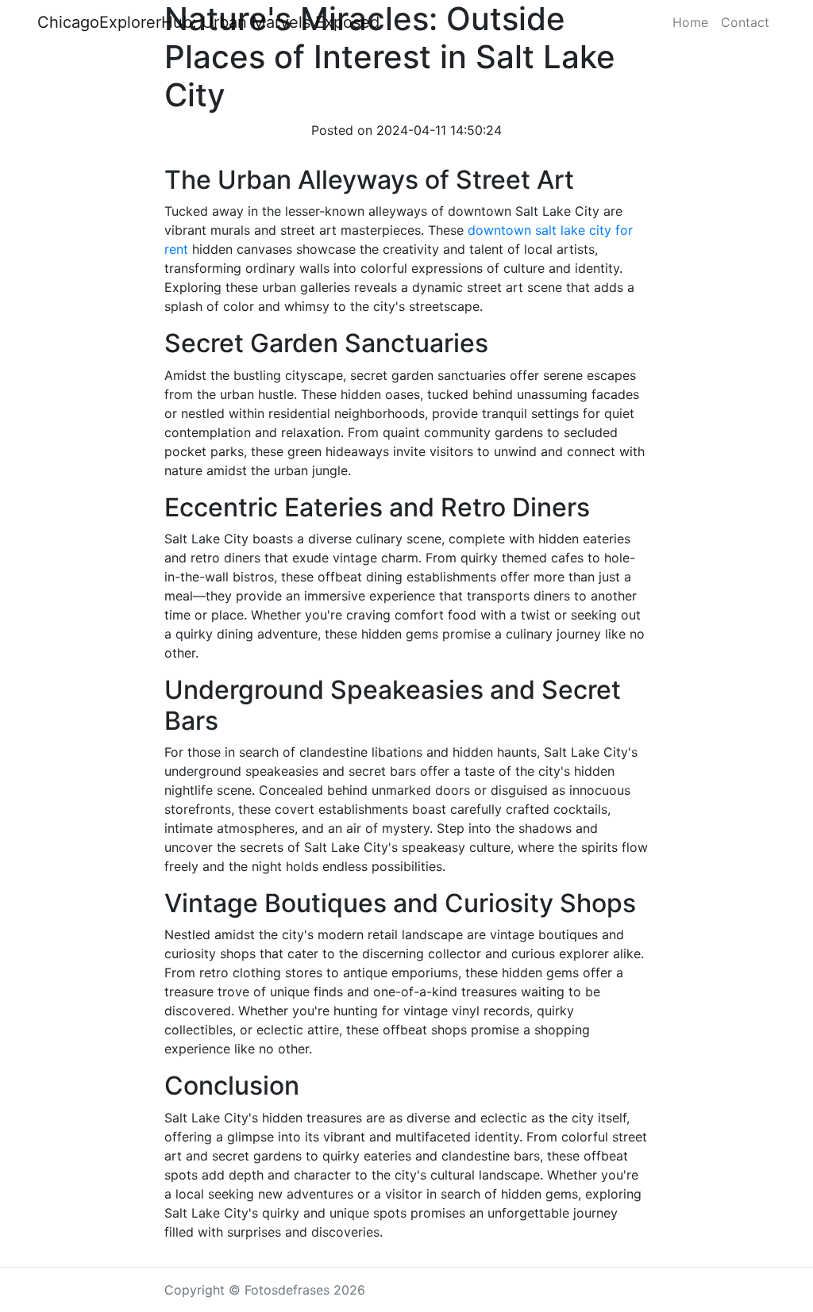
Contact (745, 22)
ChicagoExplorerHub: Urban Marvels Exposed (208, 22)
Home (690, 22)
